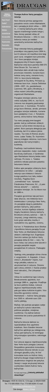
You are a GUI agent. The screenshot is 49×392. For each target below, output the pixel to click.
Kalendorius (6, 26)
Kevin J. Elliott (29, 389)
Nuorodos (5, 45)
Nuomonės (6, 42)
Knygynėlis (6, 37)
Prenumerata (7, 48)
